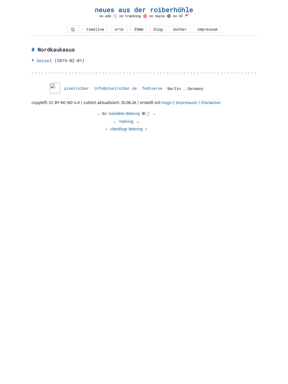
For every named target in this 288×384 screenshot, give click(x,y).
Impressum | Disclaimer (198, 102)
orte (118, 29)
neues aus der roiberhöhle (144, 9)
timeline (95, 29)
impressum (207, 29)
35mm (138, 29)
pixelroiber (76, 88)
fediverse (152, 88)
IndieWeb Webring (124, 113)
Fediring (126, 121)
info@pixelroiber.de (115, 88)
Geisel (44, 60)
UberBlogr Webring (126, 129)
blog (158, 29)
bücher (180, 29)
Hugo (167, 102)
